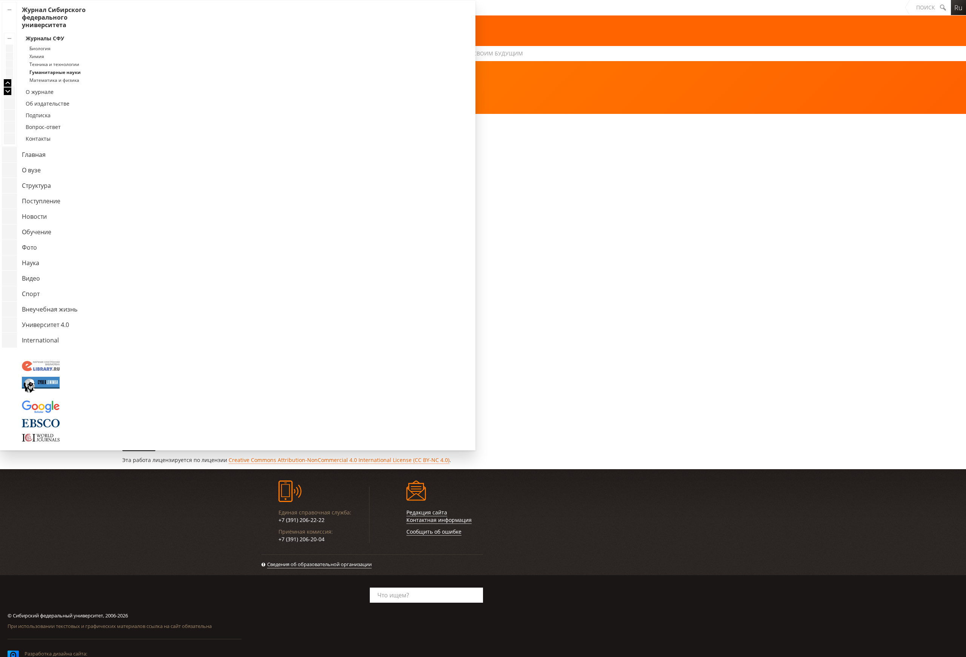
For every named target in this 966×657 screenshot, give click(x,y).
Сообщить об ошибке (433, 531)
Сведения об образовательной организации (319, 564)
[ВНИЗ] (7, 91)
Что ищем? (393, 595)
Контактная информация (439, 519)
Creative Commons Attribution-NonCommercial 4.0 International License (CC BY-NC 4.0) (339, 460)
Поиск (925, 7)
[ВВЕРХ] (7, 83)
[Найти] (943, 7)
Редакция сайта (426, 512)
